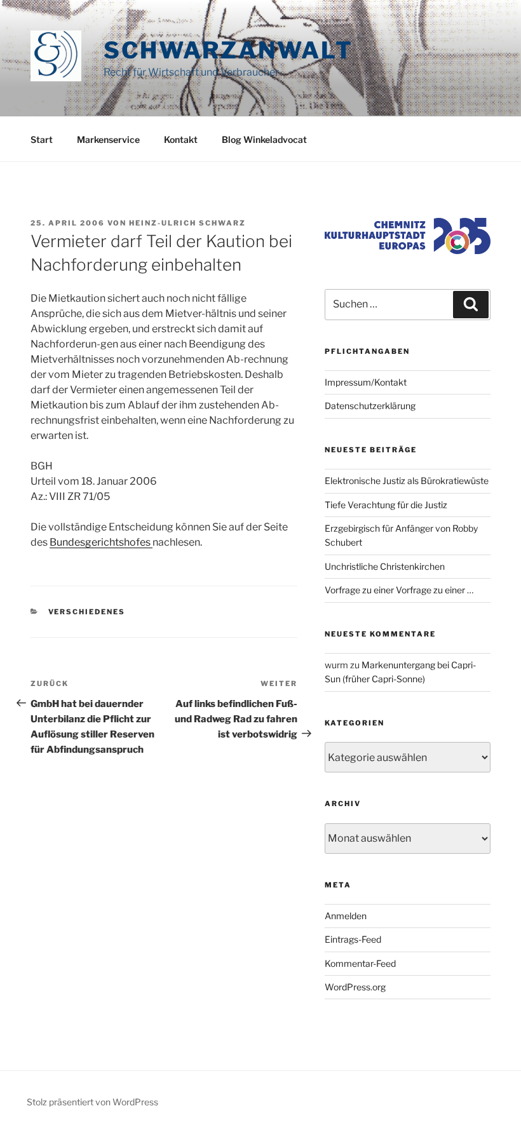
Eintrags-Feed (353, 939)
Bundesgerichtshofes (101, 542)
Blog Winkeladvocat (264, 139)
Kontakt (181, 139)
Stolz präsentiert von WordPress (92, 1101)
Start (41, 139)
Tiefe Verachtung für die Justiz (386, 504)
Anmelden (346, 915)
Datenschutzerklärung (370, 405)
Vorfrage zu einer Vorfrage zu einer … (399, 589)
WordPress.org (355, 986)
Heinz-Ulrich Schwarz (187, 223)
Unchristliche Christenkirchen (385, 566)
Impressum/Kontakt (366, 382)
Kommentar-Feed (360, 963)
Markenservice (108, 139)
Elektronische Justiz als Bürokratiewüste (407, 480)
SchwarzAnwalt (228, 50)
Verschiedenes (87, 611)
